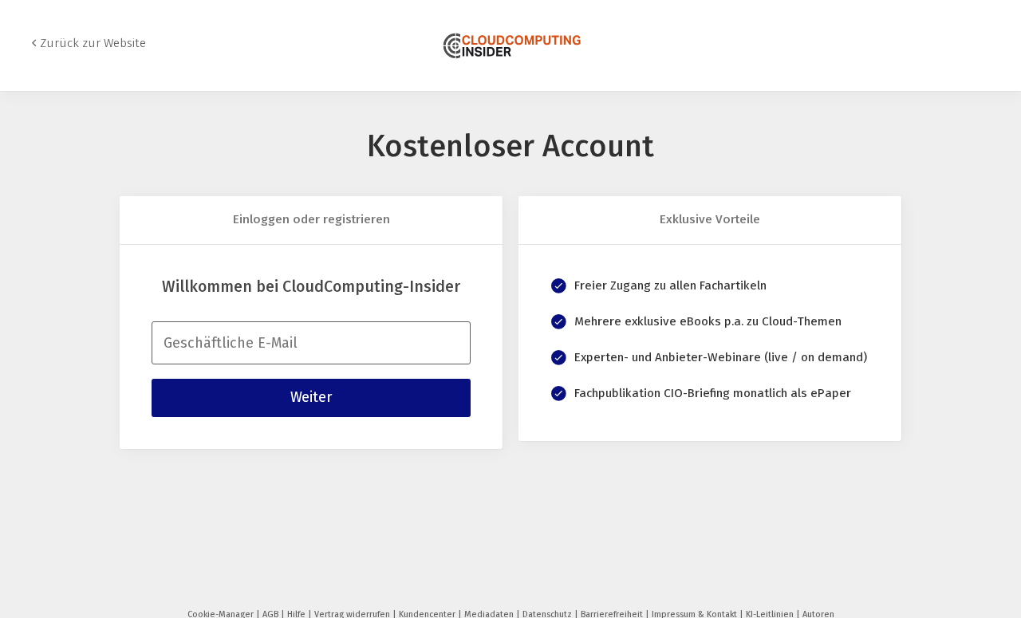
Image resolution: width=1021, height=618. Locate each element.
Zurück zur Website (93, 43)
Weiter (311, 397)
